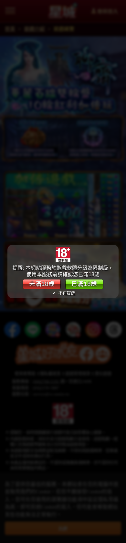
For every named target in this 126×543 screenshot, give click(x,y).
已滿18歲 (84, 283)
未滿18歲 (42, 283)
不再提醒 (66, 292)
